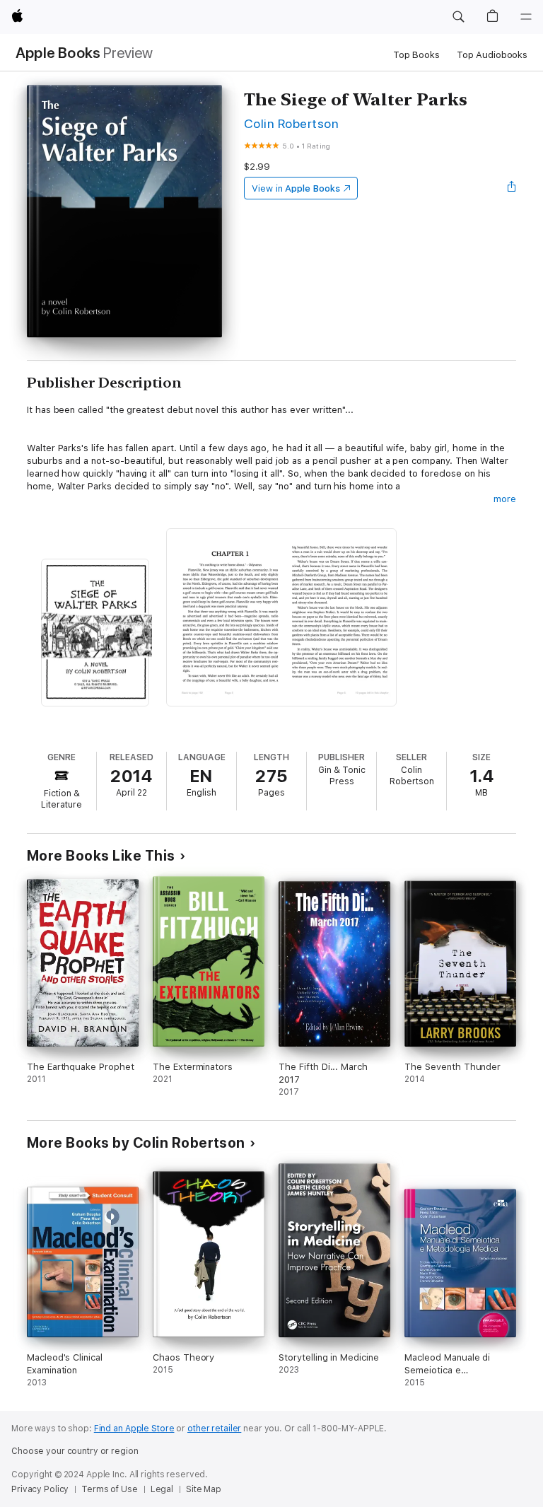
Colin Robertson (291, 123)
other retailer (214, 1428)
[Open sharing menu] (512, 188)
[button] (458, 17)
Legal (162, 1489)
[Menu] (526, 17)
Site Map (203, 1489)
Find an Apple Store (134, 1428)
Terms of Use (109, 1489)
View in (296, 188)
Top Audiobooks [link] (492, 55)
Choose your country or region (75, 1451)
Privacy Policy (40, 1489)
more (505, 499)
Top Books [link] (416, 55)
